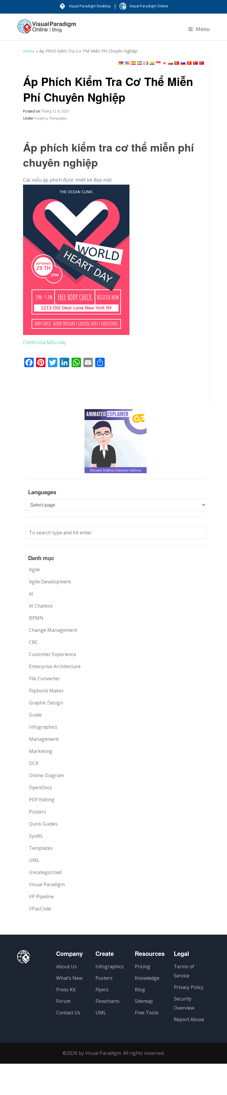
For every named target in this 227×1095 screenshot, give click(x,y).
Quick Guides (43, 824)
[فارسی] (139, 63)
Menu (203, 28)
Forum (63, 1001)
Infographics (43, 727)
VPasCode (40, 908)
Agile (34, 569)
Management (44, 739)
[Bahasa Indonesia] (158, 63)
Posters (41, 118)
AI (31, 593)
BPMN (36, 618)
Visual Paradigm (47, 884)
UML (34, 860)
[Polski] (170, 63)
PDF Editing (41, 799)
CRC (33, 642)
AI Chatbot (41, 606)
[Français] (145, 63)
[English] (127, 63)
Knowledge (147, 978)
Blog (140, 989)
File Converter (44, 678)
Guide (35, 715)
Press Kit (66, 989)
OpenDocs (40, 787)
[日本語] (164, 63)
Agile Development (50, 581)
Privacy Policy (188, 987)
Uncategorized (45, 872)
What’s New (69, 978)
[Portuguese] (176, 63)
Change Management (53, 630)
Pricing (142, 966)
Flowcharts (107, 1001)
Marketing (40, 751)
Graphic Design (46, 702)
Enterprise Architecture (55, 666)
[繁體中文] (201, 63)
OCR (33, 763)
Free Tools (146, 1012)
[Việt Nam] (189, 63)
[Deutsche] (121, 63)
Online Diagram (46, 775)
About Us (66, 966)
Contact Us (68, 1012)
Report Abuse (189, 1019)
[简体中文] (195, 63)
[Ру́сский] (183, 63)
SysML (36, 836)
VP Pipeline (41, 896)
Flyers (101, 989)
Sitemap (144, 1001)
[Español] (133, 63)
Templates (58, 118)
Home (29, 51)
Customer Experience (52, 654)
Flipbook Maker (46, 690)
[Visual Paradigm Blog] (46, 29)
